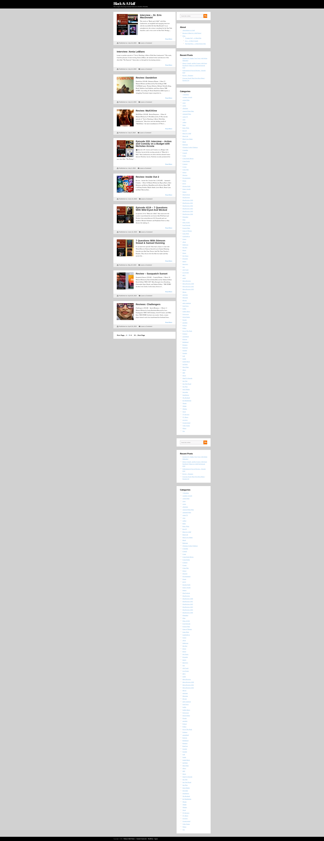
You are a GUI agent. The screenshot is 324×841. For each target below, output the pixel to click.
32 (135, 335)
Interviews (185, 264)
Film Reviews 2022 (188, 206)
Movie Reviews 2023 (188, 289)
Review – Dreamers (188, 75)
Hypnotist (185, 259)
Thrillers (185, 409)
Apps (184, 119)
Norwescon (186, 314)
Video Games (186, 425)
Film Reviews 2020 (188, 200)
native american (187, 303)
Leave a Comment (146, 43)
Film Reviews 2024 (188, 211)
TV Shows (185, 417)
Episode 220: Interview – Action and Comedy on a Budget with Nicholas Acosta (154, 143)
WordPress (150, 838)
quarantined (186, 336)
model (184, 278)
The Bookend (186, 398)
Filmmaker (185, 217)
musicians (185, 295)
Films (184, 36)
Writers (184, 428)
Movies (184, 292)
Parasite (185, 320)
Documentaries (187, 178)
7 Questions (186, 94)
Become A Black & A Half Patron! (192, 33)
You (184, 431)
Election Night (186, 186)
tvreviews (185, 420)
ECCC (184, 183)
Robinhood (185, 342)
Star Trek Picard (187, 384)
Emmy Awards (187, 189)
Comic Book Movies (188, 158)
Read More (168, 39)
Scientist (185, 350)
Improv (184, 261)
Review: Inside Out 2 (147, 177)
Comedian (185, 150)
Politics (184, 328)
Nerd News (186, 306)
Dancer (184, 172)
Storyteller (185, 392)
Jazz (184, 267)
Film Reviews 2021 (188, 203)
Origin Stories (186, 317)
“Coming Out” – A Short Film (193, 38)
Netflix (184, 309)
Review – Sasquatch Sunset (151, 273)
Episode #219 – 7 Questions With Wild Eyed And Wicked (151, 208)
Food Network (186, 225)
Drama (184, 181)
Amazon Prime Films (188, 111)
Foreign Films (186, 228)
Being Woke (186, 128)
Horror (184, 250)
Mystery (185, 300)
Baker (184, 125)
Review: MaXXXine (146, 110)
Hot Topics (185, 256)
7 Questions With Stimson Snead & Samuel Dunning (150, 241)
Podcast (185, 325)
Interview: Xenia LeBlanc (131, 51)
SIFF (184, 373)
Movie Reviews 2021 (188, 286)
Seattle (184, 359)
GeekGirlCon (186, 236)
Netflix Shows (186, 311)
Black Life (185, 136)
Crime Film (186, 169)
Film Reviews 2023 (188, 208)
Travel (184, 412)
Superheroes (186, 395)
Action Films (186, 100)
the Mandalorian (187, 400)
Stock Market (186, 389)
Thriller (184, 406)
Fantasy (185, 192)
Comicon (185, 164)
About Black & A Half (189, 30)
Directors (185, 175)
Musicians (185, 297)
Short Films (186, 367)
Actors (184, 105)
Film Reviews (186, 197)
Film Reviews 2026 (188, 214)
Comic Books (186, 161)
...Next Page (140, 335)
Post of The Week (187, 331)
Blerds (184, 142)
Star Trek (185, 381)
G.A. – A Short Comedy (191, 41)
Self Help (185, 364)
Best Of (185, 131)
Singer (184, 375)
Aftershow (185, 108)
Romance (185, 345)
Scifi (184, 356)
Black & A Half (124, 3)
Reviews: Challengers (148, 304)
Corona (184, 167)
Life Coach (185, 270)
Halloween (185, 245)
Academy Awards (187, 97)
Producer (185, 334)
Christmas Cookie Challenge (190, 147)
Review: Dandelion (146, 77)
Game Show (186, 233)
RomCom (185, 348)
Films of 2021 (186, 222)
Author (184, 122)
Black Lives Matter (188, 139)
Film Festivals (186, 195)
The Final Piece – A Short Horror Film (195, 44)
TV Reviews (186, 414)
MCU (184, 275)
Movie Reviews (187, 281)
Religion (185, 339)
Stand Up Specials (187, 378)
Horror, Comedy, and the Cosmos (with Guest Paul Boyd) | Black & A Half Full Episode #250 (195, 65)
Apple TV (185, 117)
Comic (184, 156)
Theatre (185, 403)
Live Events (186, 272)
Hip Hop (185, 247)
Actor (184, 103)
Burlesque (185, 144)
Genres (184, 239)
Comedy (185, 153)
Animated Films (187, 114)
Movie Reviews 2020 (188, 284)
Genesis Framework (142, 838)
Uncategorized (186, 423)
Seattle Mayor (186, 361)
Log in (156, 838)
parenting (185, 323)
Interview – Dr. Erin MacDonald (150, 16)
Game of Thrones (187, 231)
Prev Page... (121, 335)
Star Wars (185, 386)
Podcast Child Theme (129, 838)
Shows (184, 370)
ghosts (184, 242)
